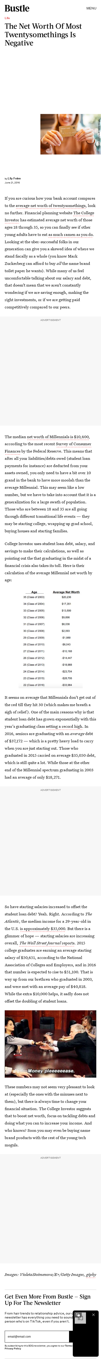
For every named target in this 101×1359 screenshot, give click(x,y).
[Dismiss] (93, 1315)
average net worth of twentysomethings (50, 205)
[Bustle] (17, 8)
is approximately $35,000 (42, 928)
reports (46, 943)
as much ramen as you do (70, 234)
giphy (91, 1274)
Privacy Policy (13, 1348)
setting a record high (64, 726)
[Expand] (78, 1315)
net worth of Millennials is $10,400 (58, 436)
